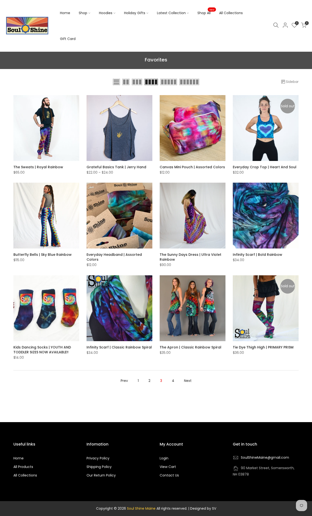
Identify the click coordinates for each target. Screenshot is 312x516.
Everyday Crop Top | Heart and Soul (264, 167)
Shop (83, 12)
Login (164, 458)
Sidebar (292, 81)
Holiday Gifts (134, 12)
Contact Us (169, 475)
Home (65, 12)
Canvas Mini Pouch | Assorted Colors (192, 167)
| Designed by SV (201, 508)
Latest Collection (171, 12)
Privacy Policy (98, 458)
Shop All (205, 12)
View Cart (168, 466)
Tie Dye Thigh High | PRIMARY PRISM (263, 347)
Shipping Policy (99, 466)
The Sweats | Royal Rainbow (38, 167)
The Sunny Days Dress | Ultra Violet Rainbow (190, 257)
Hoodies (105, 12)
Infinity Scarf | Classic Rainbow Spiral (119, 347)
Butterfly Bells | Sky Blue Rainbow (42, 254)
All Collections (231, 12)
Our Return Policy (101, 475)
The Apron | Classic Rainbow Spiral (190, 347)
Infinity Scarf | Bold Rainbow (257, 254)
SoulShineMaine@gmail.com (265, 457)
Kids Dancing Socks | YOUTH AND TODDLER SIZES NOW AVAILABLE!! (42, 350)
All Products (23, 466)
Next (188, 380)
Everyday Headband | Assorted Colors (114, 257)
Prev (124, 380)
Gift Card (68, 38)
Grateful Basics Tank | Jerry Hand (116, 167)
